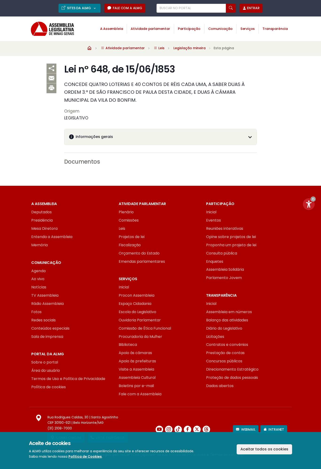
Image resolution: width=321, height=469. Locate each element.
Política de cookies (48, 387)
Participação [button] (189, 28)
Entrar (253, 8)
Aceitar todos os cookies (264, 449)
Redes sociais (43, 320)
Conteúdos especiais (50, 328)
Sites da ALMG (79, 8)
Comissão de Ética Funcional (145, 328)
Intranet (276, 429)
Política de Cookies (85, 456)
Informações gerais (94, 136)
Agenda (38, 271)
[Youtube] (159, 429)
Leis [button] (160, 48)
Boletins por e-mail (136, 385)
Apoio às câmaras (135, 353)
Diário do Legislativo (224, 328)
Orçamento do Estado (139, 253)
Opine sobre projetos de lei (231, 236)
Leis (122, 228)
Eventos (213, 220)
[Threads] (206, 429)
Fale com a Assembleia (140, 394)
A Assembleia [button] (111, 28)
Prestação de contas (225, 353)
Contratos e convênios (227, 344)
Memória (39, 245)
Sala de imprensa (47, 336)
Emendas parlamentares (142, 261)
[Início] (89, 48)
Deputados (41, 212)
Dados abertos (220, 385)
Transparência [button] (275, 28)
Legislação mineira (189, 48)
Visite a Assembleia (136, 369)
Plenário (126, 212)
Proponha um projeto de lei (231, 245)
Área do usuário (45, 370)
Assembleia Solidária (225, 269)
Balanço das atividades (227, 320)
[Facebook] (187, 429)
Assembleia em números (229, 312)
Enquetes (214, 261)
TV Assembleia (45, 295)
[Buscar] (231, 8)
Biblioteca (128, 344)
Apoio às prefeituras (137, 361)
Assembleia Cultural (137, 377)
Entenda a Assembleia (51, 236)
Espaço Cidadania (135, 303)
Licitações (215, 336)
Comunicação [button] (220, 28)
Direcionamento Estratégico (232, 369)
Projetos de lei (132, 236)
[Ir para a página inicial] (49, 28)
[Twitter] (197, 429)
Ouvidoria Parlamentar (140, 320)
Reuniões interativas (224, 228)
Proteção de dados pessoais (232, 377)
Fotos (36, 312)
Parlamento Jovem (224, 277)
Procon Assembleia (136, 295)
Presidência (42, 220)
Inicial (211, 212)
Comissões (129, 220)
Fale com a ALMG (127, 8)
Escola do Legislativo (137, 312)
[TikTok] (178, 429)
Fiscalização (130, 245)
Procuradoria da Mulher (140, 336)
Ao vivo (37, 279)
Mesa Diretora (44, 228)
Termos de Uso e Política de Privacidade (68, 378)
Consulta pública (221, 253)
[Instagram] (168, 429)
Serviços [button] (247, 28)
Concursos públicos (224, 361)
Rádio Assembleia (47, 303)
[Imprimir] (51, 88)
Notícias (38, 287)
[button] (313, 199)
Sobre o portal (44, 362)
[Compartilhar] (51, 68)
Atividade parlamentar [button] (150, 28)
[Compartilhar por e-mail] (51, 78)
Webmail (248, 429)
